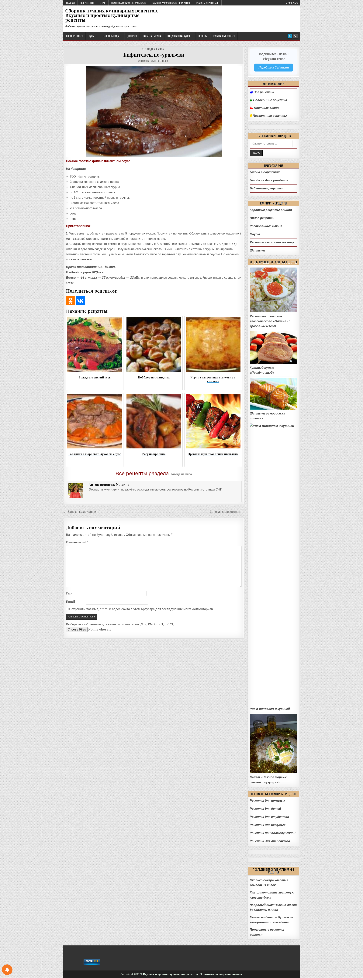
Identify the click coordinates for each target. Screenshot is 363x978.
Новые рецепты (74, 36)
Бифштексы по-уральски (153, 54)
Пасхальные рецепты (269, 116)
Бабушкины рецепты (266, 188)
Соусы (255, 234)
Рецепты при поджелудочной (273, 833)
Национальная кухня (179, 36)
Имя (69, 593)
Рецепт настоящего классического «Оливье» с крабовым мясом (270, 321)
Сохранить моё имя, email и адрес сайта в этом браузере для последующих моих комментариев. (141, 609)
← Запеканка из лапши (80, 512)
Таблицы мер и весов (207, 3)
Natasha (144, 61)
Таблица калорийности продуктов (171, 3)
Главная (70, 3)
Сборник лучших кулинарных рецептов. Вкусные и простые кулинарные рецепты (111, 15)
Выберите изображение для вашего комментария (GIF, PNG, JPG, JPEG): (120, 624)
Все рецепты (87, 3)
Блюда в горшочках (265, 172)
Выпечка (203, 36)
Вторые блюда (111, 36)
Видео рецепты (262, 218)
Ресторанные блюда (266, 226)
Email (70, 602)
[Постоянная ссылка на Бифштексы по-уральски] (154, 111)
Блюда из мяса (154, 49)
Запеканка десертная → (227, 512)
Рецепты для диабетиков (270, 841)
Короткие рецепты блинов (271, 210)
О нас (102, 3)
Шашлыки (257, 250)
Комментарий (77, 542)
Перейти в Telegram (273, 67)
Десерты (132, 36)
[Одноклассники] (70, 300)
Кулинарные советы (224, 36)
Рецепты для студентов (269, 817)
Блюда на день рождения (269, 180)
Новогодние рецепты (269, 100)
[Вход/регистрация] (290, 36)
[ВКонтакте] (80, 300)
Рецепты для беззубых (267, 825)
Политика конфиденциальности (128, 3)
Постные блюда (266, 108)
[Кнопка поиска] (295, 36)
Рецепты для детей (265, 808)
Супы (91, 36)
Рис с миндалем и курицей (270, 709)
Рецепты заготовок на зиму (272, 242)
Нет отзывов (161, 61)
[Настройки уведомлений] (7, 969)
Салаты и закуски (152, 36)
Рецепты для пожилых (267, 800)
